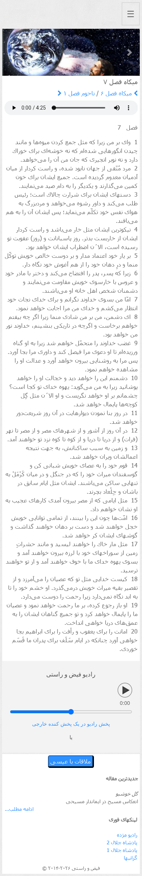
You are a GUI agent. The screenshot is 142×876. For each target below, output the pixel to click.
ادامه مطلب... (19, 809)
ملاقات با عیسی (70, 761)
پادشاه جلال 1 (122, 850)
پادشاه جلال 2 (122, 842)
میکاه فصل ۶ (117, 93)
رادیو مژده (127, 835)
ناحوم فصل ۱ (78, 93)
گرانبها (130, 858)
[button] (12, 52)
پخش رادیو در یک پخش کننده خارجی (71, 724)
